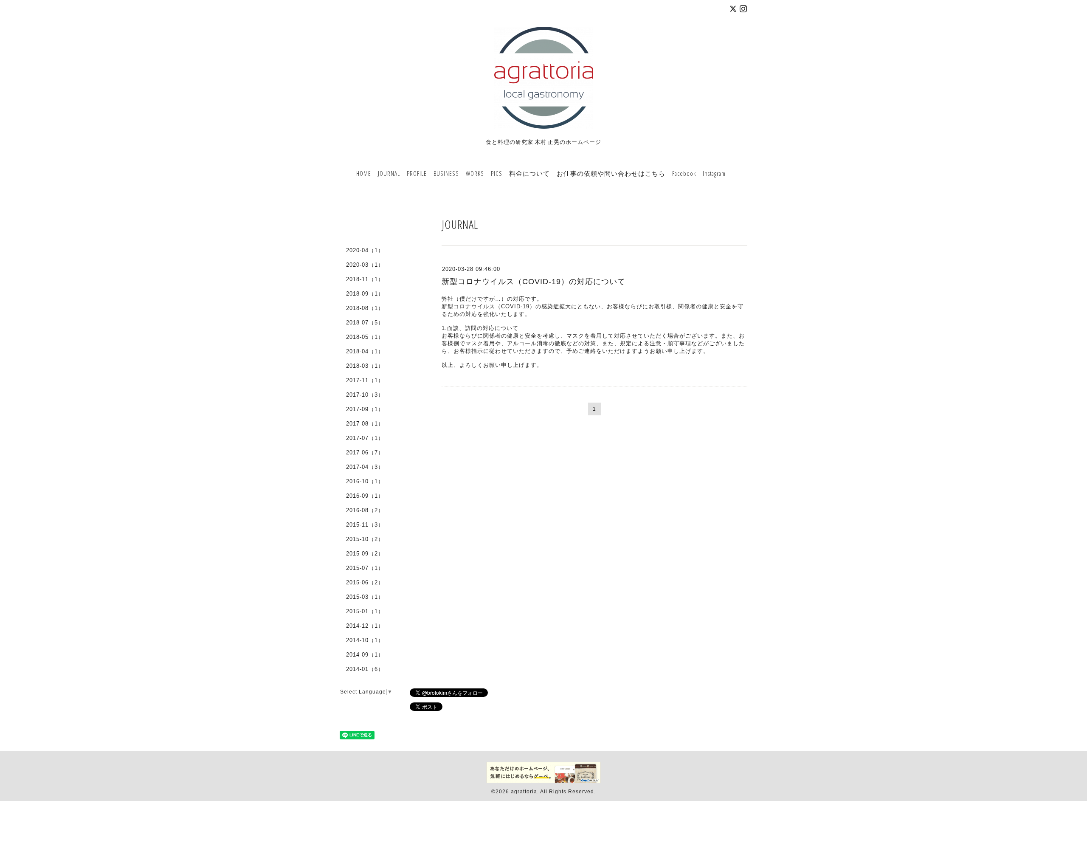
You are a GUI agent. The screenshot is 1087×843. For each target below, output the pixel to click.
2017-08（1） (365, 423)
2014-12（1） (365, 626)
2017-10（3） (365, 395)
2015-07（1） (365, 568)
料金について (529, 173)
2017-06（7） (365, 452)
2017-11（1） (365, 380)
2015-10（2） (365, 539)
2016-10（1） (365, 481)
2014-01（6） (365, 669)
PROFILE (417, 173)
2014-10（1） (365, 640)
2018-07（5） (365, 322)
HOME (363, 173)
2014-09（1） (365, 654)
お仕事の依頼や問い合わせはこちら (611, 173)
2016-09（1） (365, 496)
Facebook (684, 173)
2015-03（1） (365, 597)
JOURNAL (389, 173)
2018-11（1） (365, 279)
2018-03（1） (365, 366)
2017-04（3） (365, 467)
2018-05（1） (365, 337)
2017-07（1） (365, 438)
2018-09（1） (365, 293)
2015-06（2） (365, 582)
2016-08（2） (365, 510)
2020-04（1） (365, 250)
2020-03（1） (365, 265)
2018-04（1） (365, 351)
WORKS (475, 173)
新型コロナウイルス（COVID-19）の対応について (533, 281)
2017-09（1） (365, 409)
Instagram (714, 173)
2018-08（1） (365, 308)
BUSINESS (446, 173)
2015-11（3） (365, 525)
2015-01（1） (365, 611)
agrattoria (524, 792)
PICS (496, 173)
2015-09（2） (365, 553)
